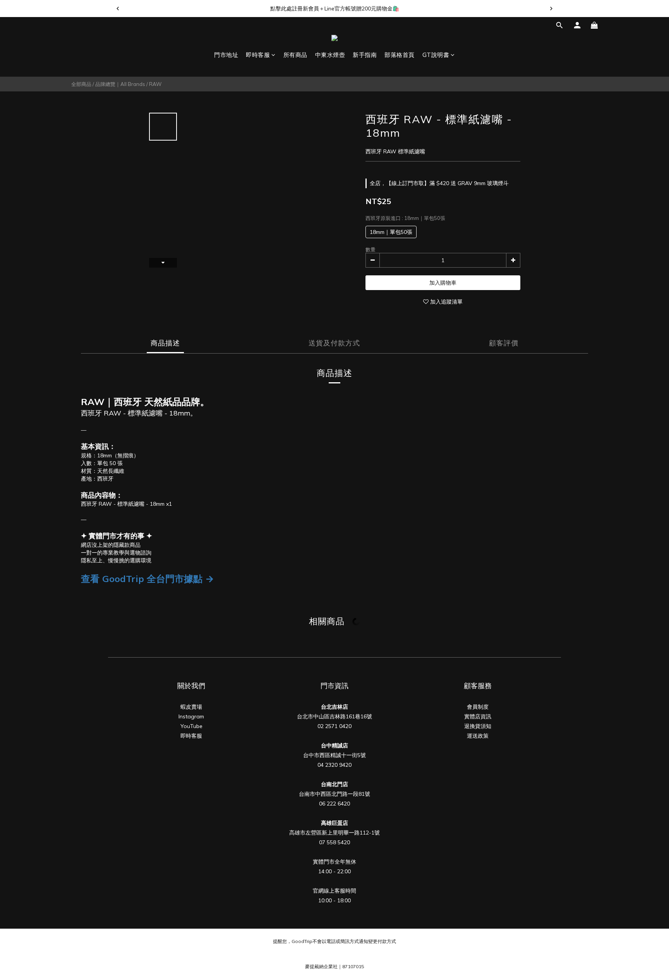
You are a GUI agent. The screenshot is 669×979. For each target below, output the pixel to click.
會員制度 (478, 706)
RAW (155, 84)
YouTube (191, 726)
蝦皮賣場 (191, 706)
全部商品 (81, 84)
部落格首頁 (399, 54)
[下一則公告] (551, 8)
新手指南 (365, 54)
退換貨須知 (477, 726)
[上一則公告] (117, 8)
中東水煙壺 (330, 54)
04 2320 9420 (334, 764)
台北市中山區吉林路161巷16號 (334, 716)
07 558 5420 (334, 842)
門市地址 (226, 54)
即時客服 (258, 54)
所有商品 (295, 54)
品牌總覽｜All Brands (120, 84)
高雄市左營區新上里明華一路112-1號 (334, 832)
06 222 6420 (334, 803)
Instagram (191, 716)
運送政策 (478, 735)
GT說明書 (435, 54)
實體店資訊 (477, 716)
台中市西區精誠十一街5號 (334, 755)
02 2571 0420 (334, 726)
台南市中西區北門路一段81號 (334, 793)
